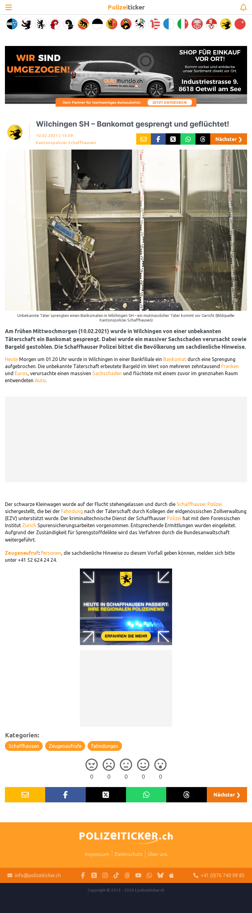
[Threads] (127, 875)
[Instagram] (105, 875)
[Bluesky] (160, 875)
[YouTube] (138, 875)
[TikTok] (116, 875)
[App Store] (171, 875)
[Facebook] (83, 875)
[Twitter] (94, 875)
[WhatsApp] (149, 875)
